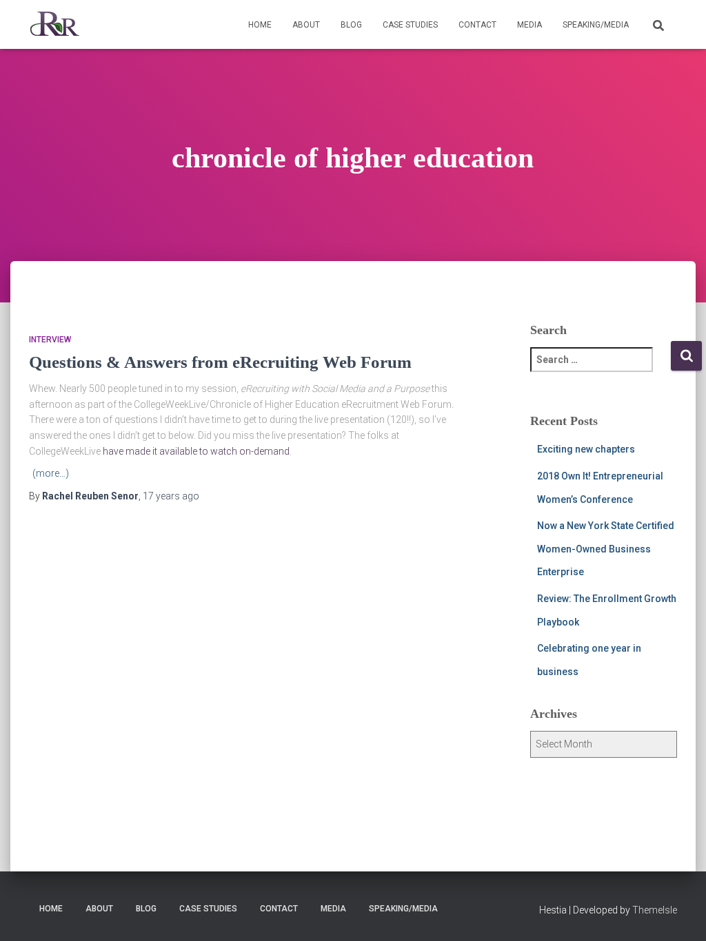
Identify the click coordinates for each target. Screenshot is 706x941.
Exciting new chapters (586, 449)
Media (529, 25)
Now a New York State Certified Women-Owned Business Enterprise (605, 548)
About (306, 25)
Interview (50, 339)
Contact (477, 25)
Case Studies (410, 25)
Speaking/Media (596, 25)
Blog (351, 25)
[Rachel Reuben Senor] (55, 25)
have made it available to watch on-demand (196, 451)
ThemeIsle (654, 910)
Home (260, 25)
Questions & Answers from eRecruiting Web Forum (220, 362)
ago (171, 495)
